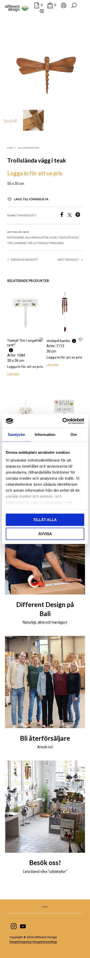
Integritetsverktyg (44, 941)
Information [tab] (45, 434)
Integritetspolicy (21, 941)
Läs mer (13, 374)
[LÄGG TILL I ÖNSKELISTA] (41, 339)
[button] (38, 5)
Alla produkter (28, 147)
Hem (10, 147)
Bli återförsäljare (45, 738)
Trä (10, 242)
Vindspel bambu (58, 341)
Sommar (20, 242)
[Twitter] (71, 216)
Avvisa (45, 534)
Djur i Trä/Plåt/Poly (64, 237)
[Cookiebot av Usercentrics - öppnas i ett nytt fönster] (63, 421)
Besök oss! (45, 863)
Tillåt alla (45, 520)
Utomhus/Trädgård (49, 242)
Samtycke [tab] (16, 434)
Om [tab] (73, 434)
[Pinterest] (79, 216)
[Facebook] (63, 216)
